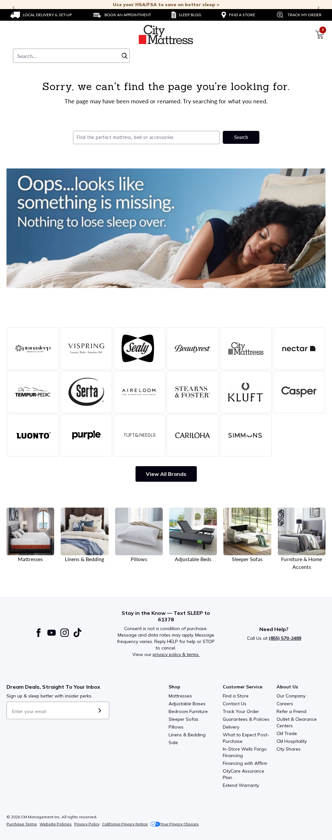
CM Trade (287, 733)
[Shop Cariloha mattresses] (193, 435)
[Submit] (100, 710)
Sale (173, 742)
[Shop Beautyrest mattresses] (193, 349)
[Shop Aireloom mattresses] (139, 392)
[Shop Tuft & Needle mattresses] (139, 435)
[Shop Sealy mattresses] (139, 349)
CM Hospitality (292, 741)
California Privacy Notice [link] (125, 824)
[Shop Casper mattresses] (299, 392)
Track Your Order (241, 711)
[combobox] (71, 56)
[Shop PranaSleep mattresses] (33, 349)
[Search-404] (166, 228)
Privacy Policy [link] (87, 824)
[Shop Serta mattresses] (86, 392)
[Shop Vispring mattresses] (86, 349)
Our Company (291, 696)
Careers (285, 704)
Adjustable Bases (187, 704)
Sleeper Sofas (183, 719)
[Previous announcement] (13, 8)
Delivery (231, 727)
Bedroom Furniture (188, 711)
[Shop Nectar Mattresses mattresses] (299, 349)
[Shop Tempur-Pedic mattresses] (33, 392)
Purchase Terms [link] (21, 824)
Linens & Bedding (187, 735)
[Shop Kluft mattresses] (246, 392)
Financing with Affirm (245, 763)
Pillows (176, 727)
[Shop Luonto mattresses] (33, 435)
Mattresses (180, 696)
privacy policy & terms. (176, 654)
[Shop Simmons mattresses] (246, 435)
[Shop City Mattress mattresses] (246, 349)
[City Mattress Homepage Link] (166, 35)
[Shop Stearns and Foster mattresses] (193, 392)
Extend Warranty (241, 785)
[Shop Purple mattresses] (86, 435)
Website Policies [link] (56, 824)
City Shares (289, 749)
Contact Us (234, 704)
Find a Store (236, 696)
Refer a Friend (291, 711)
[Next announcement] (318, 8)
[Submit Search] (124, 56)
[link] (41, 15)
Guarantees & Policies (246, 719)
